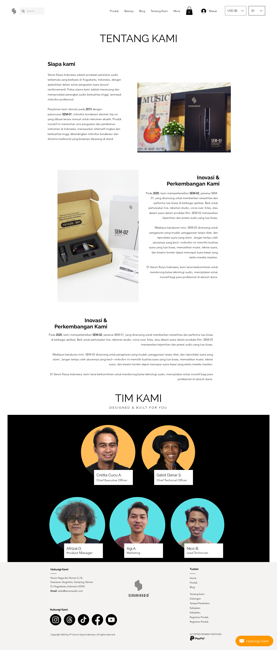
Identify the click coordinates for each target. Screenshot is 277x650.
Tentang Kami (197, 594)
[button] (189, 11)
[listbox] (235, 10)
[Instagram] (55, 619)
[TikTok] (83, 619)
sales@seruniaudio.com (70, 590)
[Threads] (69, 619)
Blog (192, 587)
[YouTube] (111, 619)
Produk (193, 582)
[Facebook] (97, 619)
